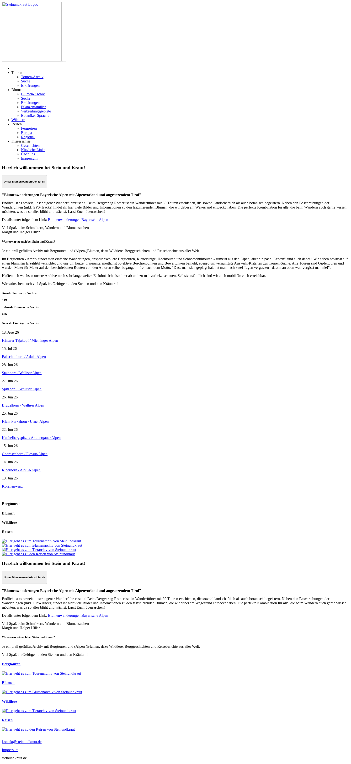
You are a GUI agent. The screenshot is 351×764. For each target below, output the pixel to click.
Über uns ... (30, 154)
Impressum (29, 158)
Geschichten (30, 145)
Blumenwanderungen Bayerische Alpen (78, 220)
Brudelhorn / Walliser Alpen (23, 405)
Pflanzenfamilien (33, 107)
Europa (26, 133)
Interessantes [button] (21, 141)
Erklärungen (30, 85)
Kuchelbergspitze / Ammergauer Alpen (31, 438)
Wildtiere (18, 120)
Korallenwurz (12, 486)
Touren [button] (16, 73)
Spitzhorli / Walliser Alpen (22, 389)
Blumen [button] (17, 90)
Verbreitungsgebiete (36, 111)
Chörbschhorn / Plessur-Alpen (25, 454)
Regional (28, 137)
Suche (25, 81)
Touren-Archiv (32, 77)
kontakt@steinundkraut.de (22, 742)
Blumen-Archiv (33, 94)
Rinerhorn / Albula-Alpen (21, 470)
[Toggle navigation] (64, 61)
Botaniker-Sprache (35, 115)
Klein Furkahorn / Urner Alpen (25, 421)
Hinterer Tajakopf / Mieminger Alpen (30, 340)
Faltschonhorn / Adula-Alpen (24, 357)
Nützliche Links (33, 150)
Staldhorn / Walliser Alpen (22, 373)
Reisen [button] (16, 124)
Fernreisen (29, 128)
